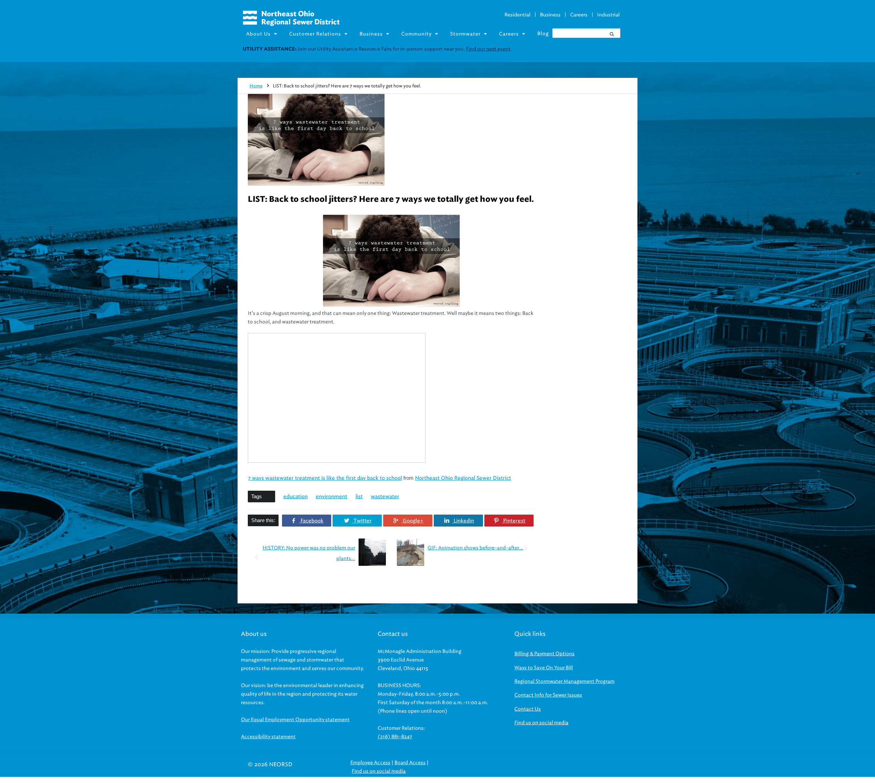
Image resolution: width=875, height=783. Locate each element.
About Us (258, 34)
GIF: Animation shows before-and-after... (475, 548)
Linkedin (463, 521)
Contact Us (527, 709)
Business (550, 15)
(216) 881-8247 (395, 737)
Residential (517, 15)
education (295, 496)
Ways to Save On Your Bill (543, 668)
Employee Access (370, 763)
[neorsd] (291, 24)
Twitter (362, 521)
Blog (543, 34)
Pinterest (513, 521)
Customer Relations (315, 34)
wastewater (385, 496)
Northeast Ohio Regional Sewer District (463, 478)
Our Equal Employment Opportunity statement (295, 720)
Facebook (311, 521)
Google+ (412, 521)
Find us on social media (541, 723)
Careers (579, 15)
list (359, 496)
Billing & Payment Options (544, 654)
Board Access (410, 763)
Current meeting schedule (563, 49)
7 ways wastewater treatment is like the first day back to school (325, 478)
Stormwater (465, 34)
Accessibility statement (268, 737)
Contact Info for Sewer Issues (548, 695)
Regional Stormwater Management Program (564, 681)
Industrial (608, 15)
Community (416, 34)
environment (331, 496)
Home (256, 85)
